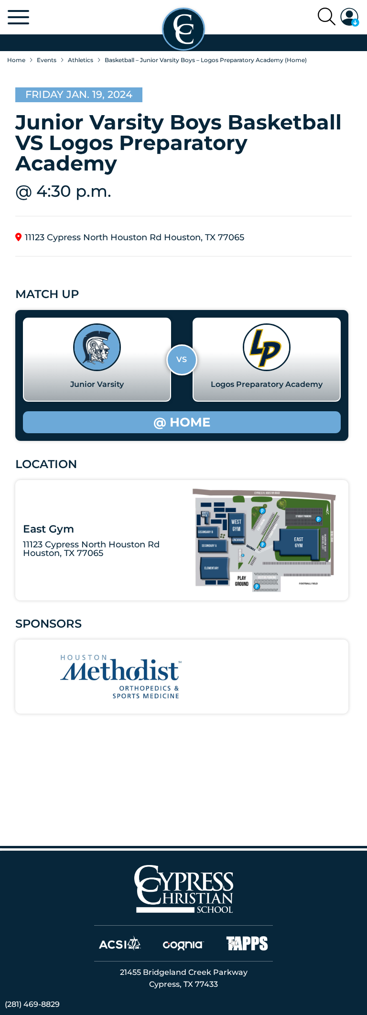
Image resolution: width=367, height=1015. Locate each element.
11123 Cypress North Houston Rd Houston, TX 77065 (134, 237)
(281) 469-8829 (32, 1004)
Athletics (80, 60)
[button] (349, 17)
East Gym (48, 528)
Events (46, 60)
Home (16, 60)
